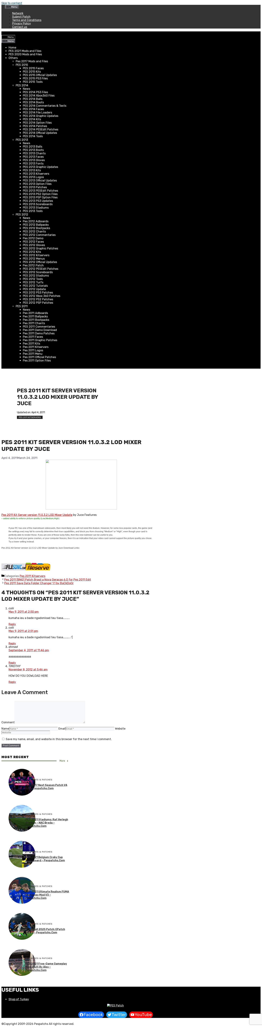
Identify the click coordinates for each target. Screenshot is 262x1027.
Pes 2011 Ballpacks (35, 316)
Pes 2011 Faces (33, 336)
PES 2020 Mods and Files (25, 54)
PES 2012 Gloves (34, 245)
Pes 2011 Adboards (35, 313)
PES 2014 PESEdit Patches (40, 129)
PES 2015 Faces (33, 68)
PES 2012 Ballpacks (36, 224)
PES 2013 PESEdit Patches (40, 190)
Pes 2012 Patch (33, 265)
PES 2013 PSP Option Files (40, 197)
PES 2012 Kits (32, 252)
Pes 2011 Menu (32, 353)
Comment (8, 722)
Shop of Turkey (19, 999)
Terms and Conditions (26, 20)
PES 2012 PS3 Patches (38, 292)
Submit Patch (21, 16)
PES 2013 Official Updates (40, 180)
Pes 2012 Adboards (35, 221)
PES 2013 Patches (35, 187)
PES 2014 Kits (32, 119)
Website (120, 728)
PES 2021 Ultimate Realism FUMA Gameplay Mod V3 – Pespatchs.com (47, 895)
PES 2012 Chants (34, 231)
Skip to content (11, 3)
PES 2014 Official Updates (40, 133)
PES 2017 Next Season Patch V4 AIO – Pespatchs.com (46, 786)
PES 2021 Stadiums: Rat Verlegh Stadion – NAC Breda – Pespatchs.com (46, 823)
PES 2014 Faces (33, 109)
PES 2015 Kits (32, 71)
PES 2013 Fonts (33, 163)
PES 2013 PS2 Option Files (40, 194)
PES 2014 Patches (35, 126)
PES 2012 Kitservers (36, 255)
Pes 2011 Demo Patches (39, 333)
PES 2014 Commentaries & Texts (44, 105)
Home (12, 47)
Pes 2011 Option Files (37, 360)
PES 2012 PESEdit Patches (40, 268)
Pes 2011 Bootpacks (36, 320)
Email (62, 728)
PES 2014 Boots (33, 102)
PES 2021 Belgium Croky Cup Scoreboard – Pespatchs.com (45, 859)
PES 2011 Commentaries (39, 326)
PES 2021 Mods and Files (25, 51)
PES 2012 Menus (34, 258)
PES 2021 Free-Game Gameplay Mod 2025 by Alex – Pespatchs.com (46, 967)
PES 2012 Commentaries (39, 235)
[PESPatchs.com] (115, 1005)
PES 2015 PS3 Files (35, 78)
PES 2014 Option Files (37, 122)
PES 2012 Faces (33, 241)
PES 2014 (22, 85)
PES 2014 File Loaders (37, 112)
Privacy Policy (21, 23)
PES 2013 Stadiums (36, 207)
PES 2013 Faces (33, 156)
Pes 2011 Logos (33, 350)
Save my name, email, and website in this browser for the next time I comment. (59, 739)
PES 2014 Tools (33, 136)
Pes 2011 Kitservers (35, 347)
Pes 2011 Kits (31, 343)
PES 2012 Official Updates (40, 262)
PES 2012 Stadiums (36, 275)
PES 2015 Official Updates (40, 75)
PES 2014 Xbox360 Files (39, 95)
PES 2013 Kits (32, 170)
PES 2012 (22, 214)
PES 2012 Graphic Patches (40, 248)
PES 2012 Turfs (33, 282)
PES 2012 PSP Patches (38, 302)
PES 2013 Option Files (37, 184)
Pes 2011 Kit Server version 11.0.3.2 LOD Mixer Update (36, 515)
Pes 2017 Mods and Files (32, 61)
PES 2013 (22, 139)
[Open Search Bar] (4, 33)
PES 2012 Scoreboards (38, 272)
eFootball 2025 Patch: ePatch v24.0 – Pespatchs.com (45, 931)
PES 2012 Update (34, 289)
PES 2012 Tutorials (35, 285)
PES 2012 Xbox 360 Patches (41, 296)
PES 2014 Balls (32, 99)
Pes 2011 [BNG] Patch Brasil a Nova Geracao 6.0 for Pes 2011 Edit (47, 579)
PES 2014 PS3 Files (35, 92)
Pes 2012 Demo (33, 238)
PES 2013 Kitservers (36, 173)
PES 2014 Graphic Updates (40, 116)
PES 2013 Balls (32, 146)
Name (5, 728)
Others (13, 58)
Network (17, 13)
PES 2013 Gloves (34, 160)
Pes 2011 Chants (34, 323)
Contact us (19, 27)
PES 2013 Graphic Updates (40, 167)
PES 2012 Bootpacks (36, 228)
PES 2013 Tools (33, 211)
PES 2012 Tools (33, 279)
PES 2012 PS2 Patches (38, 299)
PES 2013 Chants (34, 153)
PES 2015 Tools (33, 82)
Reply (12, 624)
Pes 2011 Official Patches (39, 357)
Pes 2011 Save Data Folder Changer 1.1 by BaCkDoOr (39, 583)
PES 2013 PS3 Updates (38, 201)
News (26, 88)
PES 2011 (22, 306)
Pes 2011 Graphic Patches (40, 340)
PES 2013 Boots (33, 150)
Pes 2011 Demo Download (40, 330)
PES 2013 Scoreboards (38, 204)
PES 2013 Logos (33, 177)
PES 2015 (22, 65)
